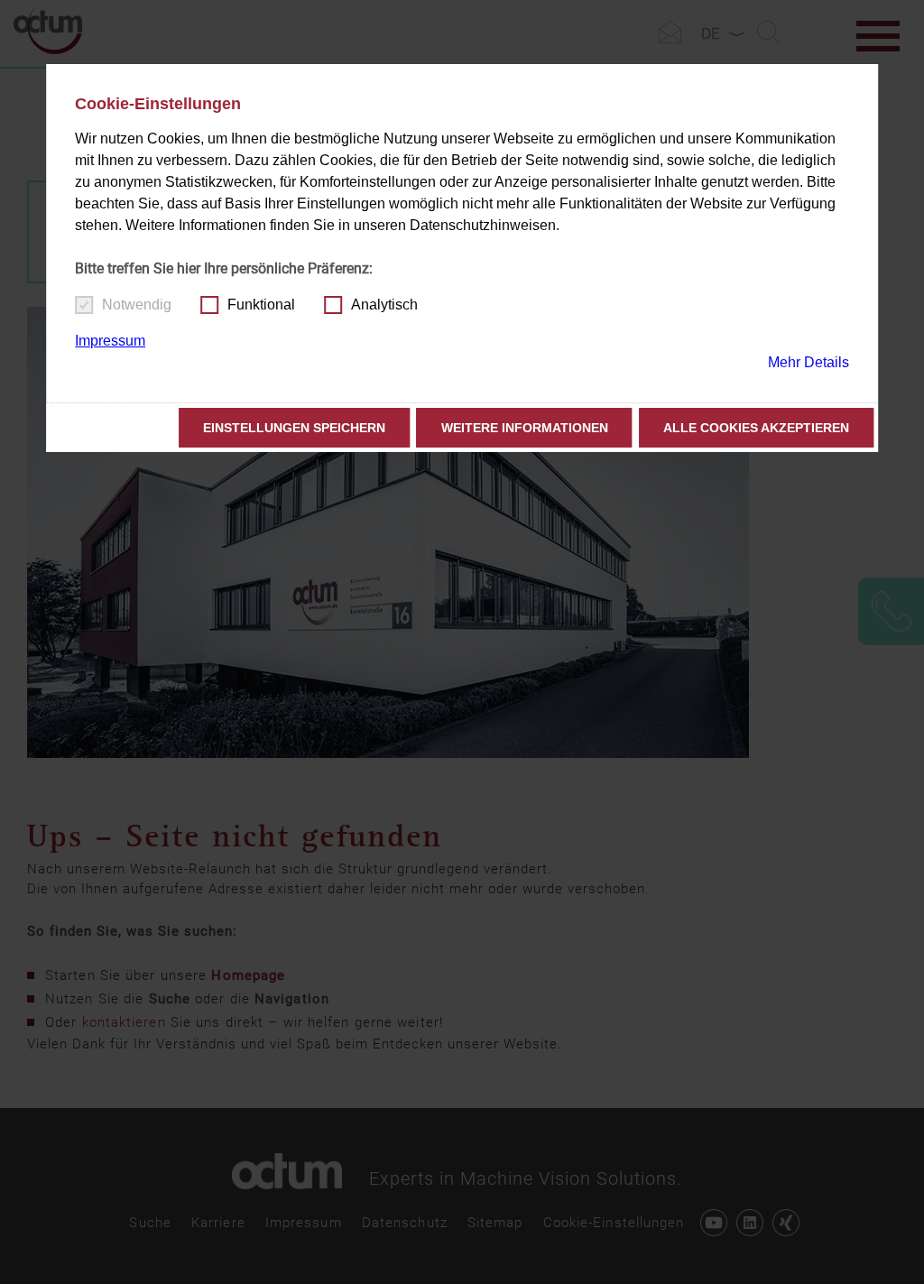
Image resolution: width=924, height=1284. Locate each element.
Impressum (110, 340)
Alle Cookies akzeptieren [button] (756, 427)
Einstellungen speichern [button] (294, 427)
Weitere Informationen (524, 427)
